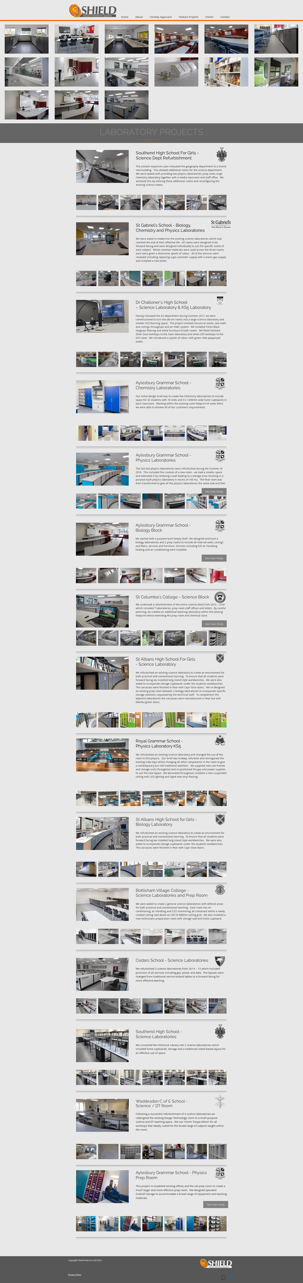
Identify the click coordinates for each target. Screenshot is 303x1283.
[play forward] (222, 202)
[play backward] (80, 202)
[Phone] (223, 1277)
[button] (86, 202)
